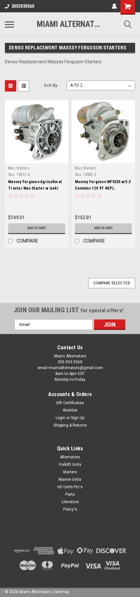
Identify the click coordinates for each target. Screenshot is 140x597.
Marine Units (70, 479)
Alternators (70, 457)
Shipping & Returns (70, 425)
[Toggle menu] (9, 24)
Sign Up (77, 418)
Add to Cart (36, 228)
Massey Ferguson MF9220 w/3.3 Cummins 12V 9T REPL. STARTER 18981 (103, 188)
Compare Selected (111, 283)
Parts (70, 494)
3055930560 (22, 6)
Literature (70, 502)
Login (60, 418)
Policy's (70, 509)
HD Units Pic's (70, 487)
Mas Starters (18, 168)
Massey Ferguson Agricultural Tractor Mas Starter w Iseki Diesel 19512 (35, 188)
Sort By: (51, 85)
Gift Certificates (70, 403)
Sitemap (61, 592)
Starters (70, 472)
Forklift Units (70, 464)
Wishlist (70, 410)
